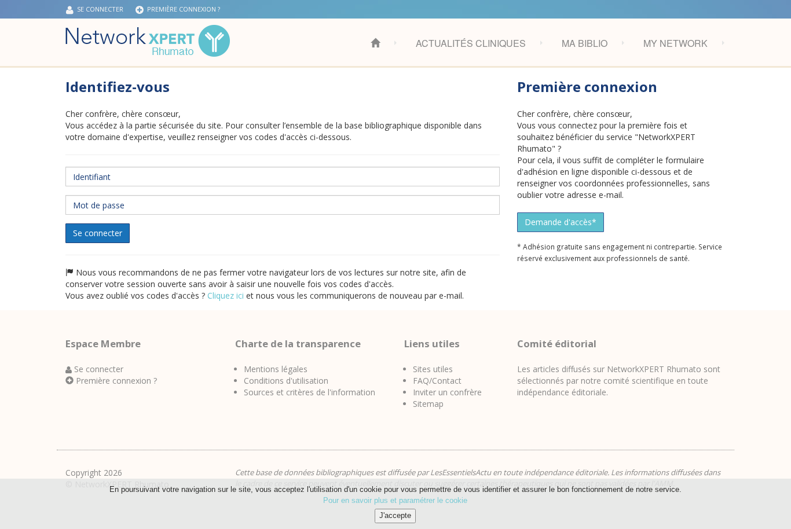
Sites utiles (433, 368)
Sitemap (428, 403)
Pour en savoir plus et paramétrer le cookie (395, 500)
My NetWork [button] (675, 43)
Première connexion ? (182, 9)
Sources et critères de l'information (309, 392)
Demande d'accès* (560, 221)
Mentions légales (275, 368)
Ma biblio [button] (584, 43)
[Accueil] (147, 41)
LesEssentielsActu (460, 472)
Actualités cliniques (471, 43)
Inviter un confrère (447, 392)
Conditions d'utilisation (286, 380)
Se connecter (97, 232)
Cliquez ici (225, 295)
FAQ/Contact (437, 380)
